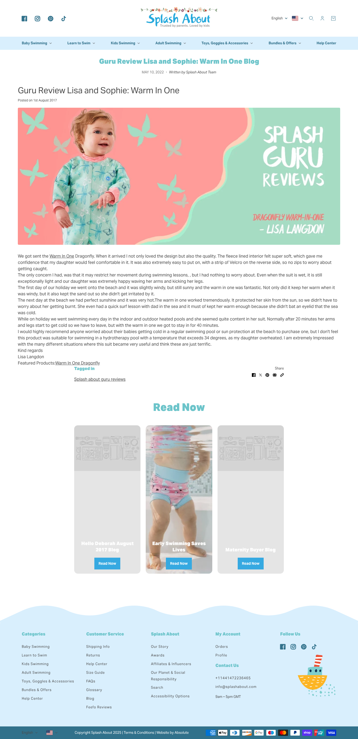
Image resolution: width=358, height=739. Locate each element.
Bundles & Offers (37, 690)
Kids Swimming (35, 664)
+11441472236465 (233, 678)
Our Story (160, 646)
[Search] (311, 18)
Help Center (32, 698)
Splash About (165, 634)
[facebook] (24, 18)
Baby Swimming (36, 646)
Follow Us (290, 634)
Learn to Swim (34, 655)
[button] (282, 375)
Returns (93, 655)
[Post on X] (260, 375)
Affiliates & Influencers (171, 664)
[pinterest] (50, 18)
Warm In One (62, 256)
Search (157, 687)
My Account (227, 634)
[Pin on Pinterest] (267, 375)
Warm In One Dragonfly (77, 363)
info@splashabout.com (236, 686)
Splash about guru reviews (100, 379)
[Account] (322, 18)
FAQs (90, 681)
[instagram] (37, 18)
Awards (158, 655)
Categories (33, 634)
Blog (90, 698)
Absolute (182, 732)
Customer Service (105, 634)
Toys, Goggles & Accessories (48, 681)
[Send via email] (275, 375)
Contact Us (227, 665)
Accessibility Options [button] (170, 696)
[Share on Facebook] (254, 375)
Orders (221, 646)
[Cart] (333, 18)
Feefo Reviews (99, 707)
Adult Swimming (36, 672)
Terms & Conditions (139, 732)
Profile (221, 655)
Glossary (94, 690)
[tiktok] (63, 18)
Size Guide (95, 672)
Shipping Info (98, 646)
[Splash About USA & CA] (179, 18)
